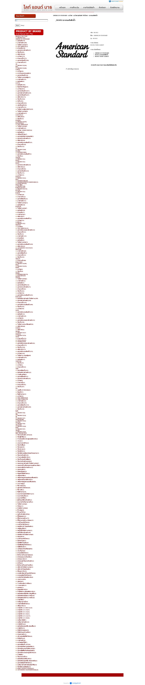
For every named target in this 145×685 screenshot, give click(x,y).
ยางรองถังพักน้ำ (93, 15)
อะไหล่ (70, 15)
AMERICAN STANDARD (60, 15)
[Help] (22, 25)
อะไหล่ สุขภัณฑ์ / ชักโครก (81, 15)
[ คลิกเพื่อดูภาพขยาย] (72, 69)
